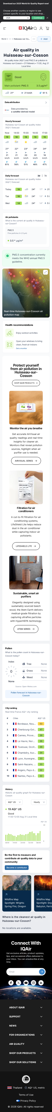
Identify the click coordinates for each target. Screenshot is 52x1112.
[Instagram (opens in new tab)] (33, 982)
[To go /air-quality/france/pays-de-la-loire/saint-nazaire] (26, 764)
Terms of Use (26, 1094)
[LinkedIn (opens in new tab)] (41, 982)
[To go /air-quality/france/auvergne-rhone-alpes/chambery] (26, 753)
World (3, 39)
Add (45, 39)
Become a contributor (16, 867)
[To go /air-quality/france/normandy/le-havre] (26, 741)
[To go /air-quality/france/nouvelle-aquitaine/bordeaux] (26, 724)
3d (39, 175)
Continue (38, 18)
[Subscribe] (42, 972)
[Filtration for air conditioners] (26, 487)
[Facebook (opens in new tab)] (11, 982)
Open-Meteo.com (29, 686)
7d (45, 175)
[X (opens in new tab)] (18, 982)
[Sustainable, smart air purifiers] (26, 572)
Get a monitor (21, 348)
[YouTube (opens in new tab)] (26, 982)
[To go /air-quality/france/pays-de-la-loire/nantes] (26, 776)
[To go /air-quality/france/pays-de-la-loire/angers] (26, 770)
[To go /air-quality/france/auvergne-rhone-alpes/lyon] (26, 758)
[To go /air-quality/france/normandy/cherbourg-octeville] (26, 729)
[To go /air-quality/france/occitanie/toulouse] (26, 747)
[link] (35, 28)
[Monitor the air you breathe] (26, 407)
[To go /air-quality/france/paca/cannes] (26, 735)
